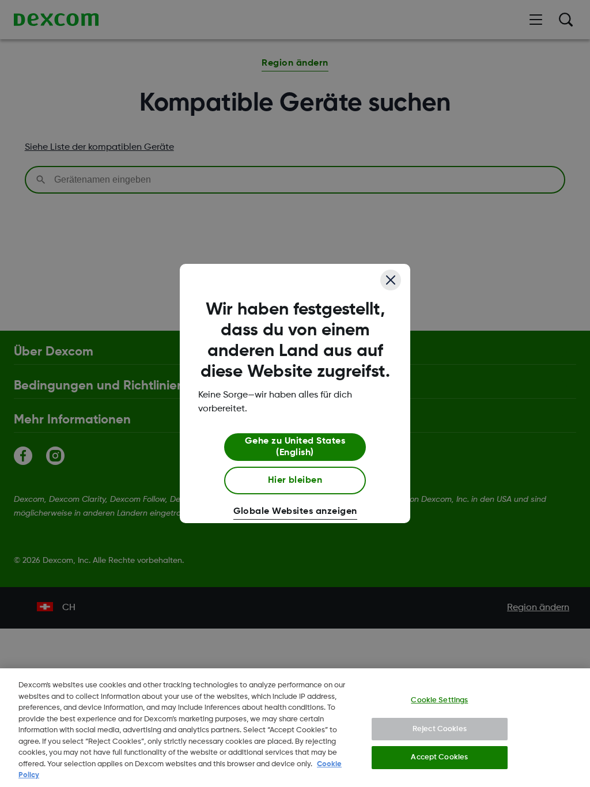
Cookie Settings (439, 700)
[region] (295, 727)
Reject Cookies (440, 729)
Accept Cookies (439, 757)
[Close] (390, 280)
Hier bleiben (295, 480)
